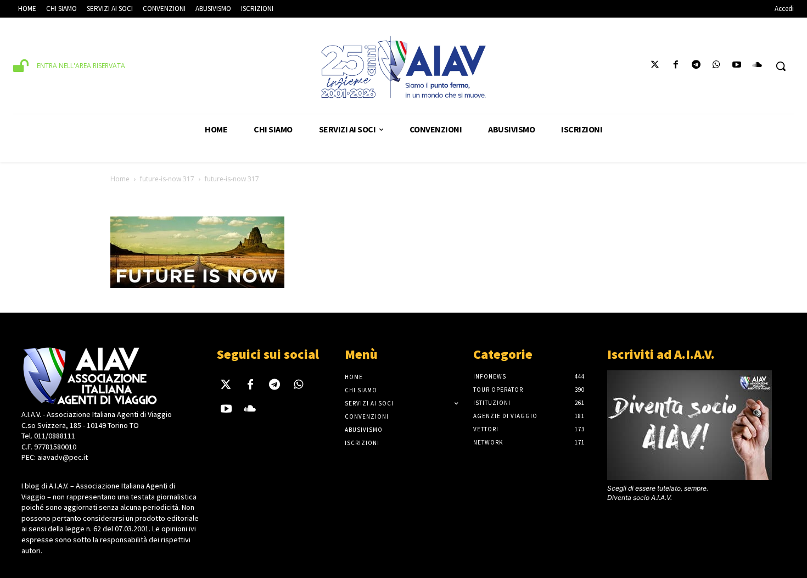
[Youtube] (737, 66)
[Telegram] (695, 66)
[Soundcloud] (757, 66)
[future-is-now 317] (197, 286)
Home (120, 179)
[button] (780, 66)
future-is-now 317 (167, 179)
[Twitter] (655, 66)
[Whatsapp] (716, 66)
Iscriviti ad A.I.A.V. (661, 354)
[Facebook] (675, 66)
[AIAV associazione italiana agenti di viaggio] (403, 67)
